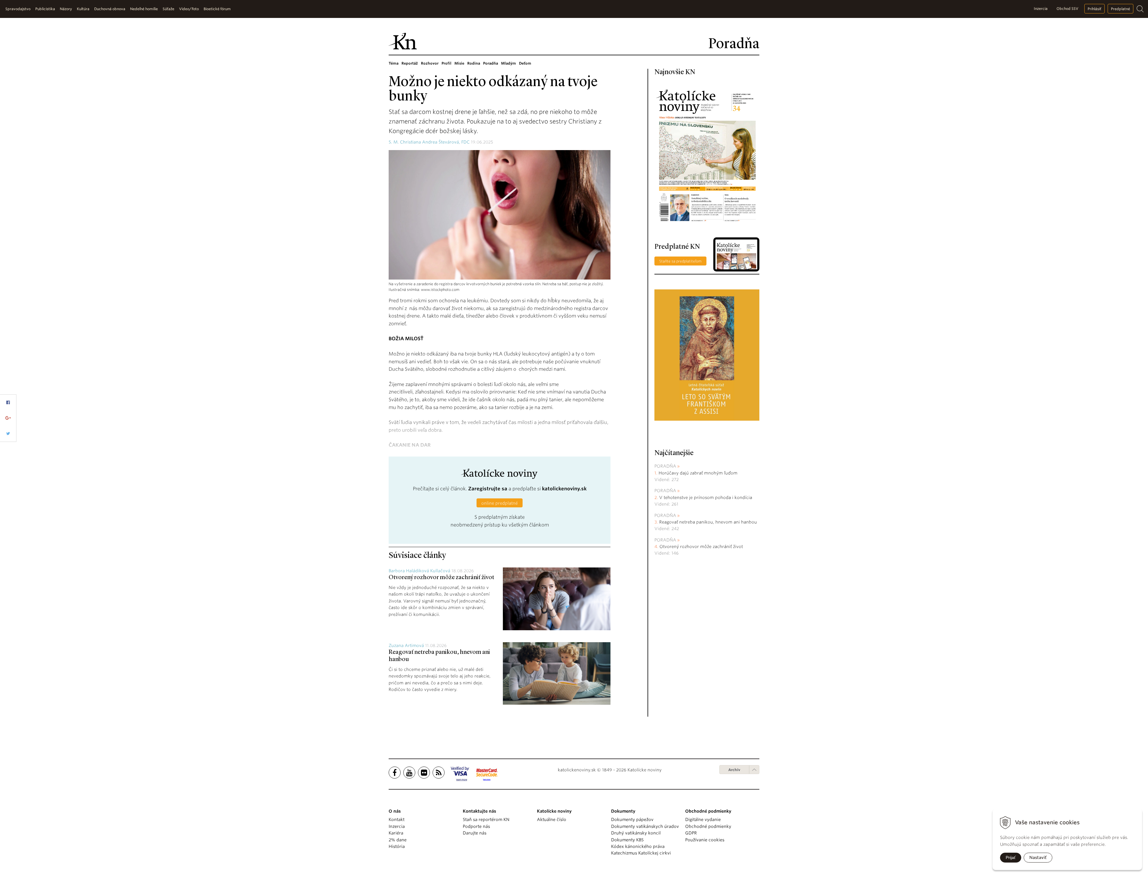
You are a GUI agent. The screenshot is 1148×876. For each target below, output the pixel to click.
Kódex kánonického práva (638, 846)
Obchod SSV (1067, 8)
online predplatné (499, 503)
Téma (394, 63)
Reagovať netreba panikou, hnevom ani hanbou (708, 522)
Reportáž (410, 63)
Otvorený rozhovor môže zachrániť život (441, 578)
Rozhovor (430, 63)
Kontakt (396, 819)
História (397, 846)
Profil (446, 63)
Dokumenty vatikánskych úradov (645, 826)
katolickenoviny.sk (564, 489)
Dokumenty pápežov (632, 819)
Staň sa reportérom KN (486, 819)
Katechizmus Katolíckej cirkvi (641, 853)
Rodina (473, 63)
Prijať (1011, 857)
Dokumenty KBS (627, 839)
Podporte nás (476, 826)
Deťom (525, 63)
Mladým (508, 63)
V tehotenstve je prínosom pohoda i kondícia (706, 497)
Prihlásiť (1094, 9)
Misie (459, 63)
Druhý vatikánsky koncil (636, 833)
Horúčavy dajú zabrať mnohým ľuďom (698, 473)
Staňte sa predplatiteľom (680, 261)
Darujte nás (474, 833)
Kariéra (396, 833)
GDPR (691, 833)
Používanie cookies (704, 839)
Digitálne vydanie (703, 819)
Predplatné (1120, 9)
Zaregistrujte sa (487, 489)
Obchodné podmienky (708, 826)
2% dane (398, 839)
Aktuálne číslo (551, 819)
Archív (734, 769)
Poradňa (490, 63)
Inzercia (1041, 8)
